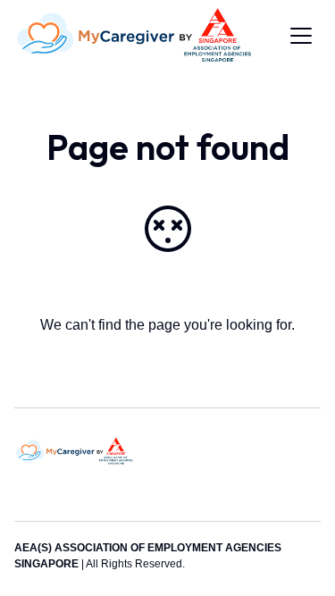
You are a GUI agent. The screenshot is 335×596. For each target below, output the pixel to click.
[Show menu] (301, 35)
